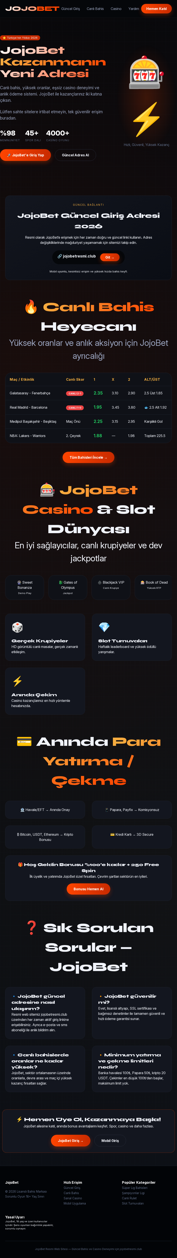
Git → (109, 257)
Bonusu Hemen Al (88, 889)
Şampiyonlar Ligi (133, 1193)
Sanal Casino (73, 1198)
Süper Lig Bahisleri (134, 1188)
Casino (116, 8)
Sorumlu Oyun (15, 1196)
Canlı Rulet (129, 1198)
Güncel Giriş (70, 8)
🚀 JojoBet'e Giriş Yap (25, 155)
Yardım (133, 8)
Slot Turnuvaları (133, 1203)
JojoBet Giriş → (71, 1140)
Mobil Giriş (110, 1140)
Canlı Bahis (95, 8)
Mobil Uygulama (75, 1203)
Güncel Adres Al (75, 155)
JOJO (32, 8)
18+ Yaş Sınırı (35, 1196)
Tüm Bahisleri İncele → (88, 457)
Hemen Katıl (156, 8)
